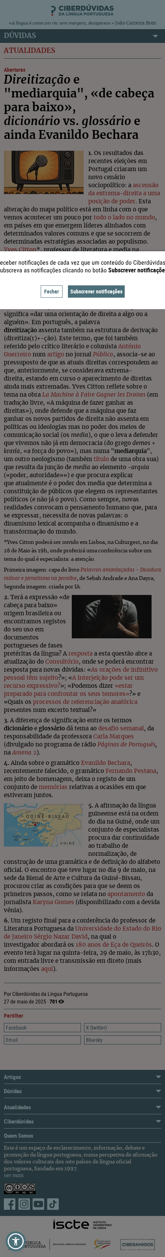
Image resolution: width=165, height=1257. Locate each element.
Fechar (51, 291)
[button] (16, 1241)
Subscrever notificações (96, 291)
